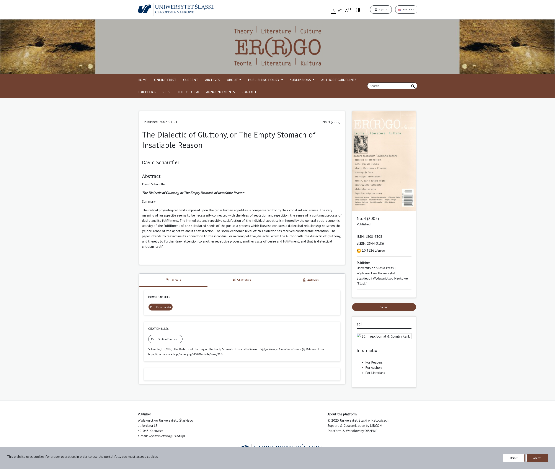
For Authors (373, 367)
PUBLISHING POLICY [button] (264, 80)
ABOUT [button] (232, 80)
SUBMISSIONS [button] (301, 80)
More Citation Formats (164, 339)
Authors (313, 280)
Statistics (244, 280)
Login (381, 9)
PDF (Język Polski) (160, 307)
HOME (142, 80)
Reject (513, 457)
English (407, 9)
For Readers (374, 362)
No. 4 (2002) (331, 122)
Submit (384, 307)
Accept (537, 457)
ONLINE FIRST (165, 80)
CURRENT (190, 80)
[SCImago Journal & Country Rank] (384, 336)
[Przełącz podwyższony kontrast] (358, 10)
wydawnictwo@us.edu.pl (167, 436)
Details (175, 280)
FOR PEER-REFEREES (154, 92)
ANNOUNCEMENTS (220, 92)
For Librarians (375, 372)
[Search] (413, 86)
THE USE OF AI (188, 92)
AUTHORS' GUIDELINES (338, 80)
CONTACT (249, 92)
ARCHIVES (212, 80)
